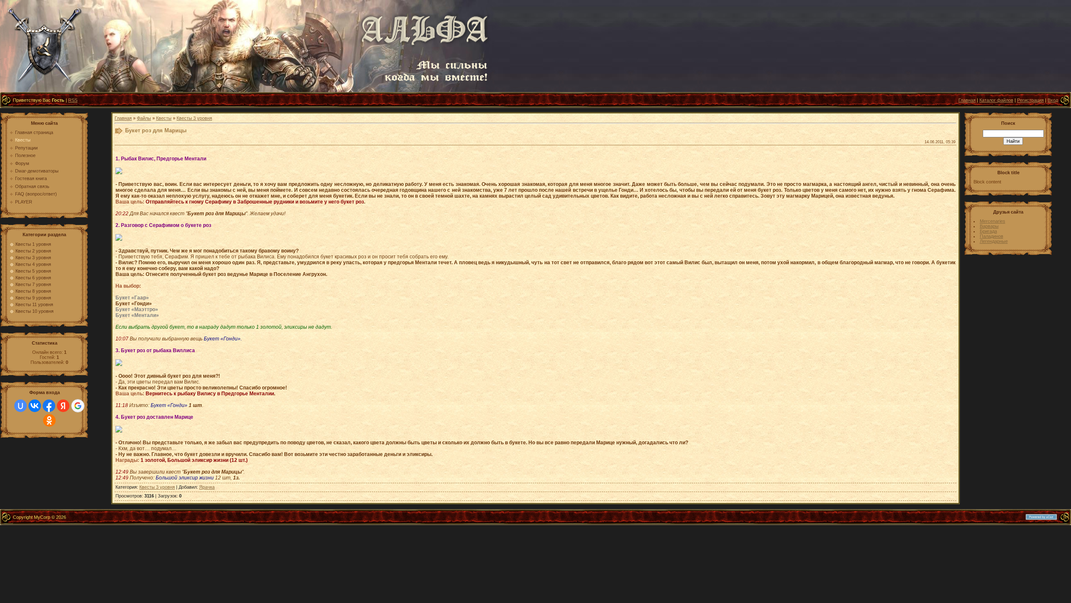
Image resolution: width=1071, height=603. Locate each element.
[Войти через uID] (20, 405)
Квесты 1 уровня (33, 244)
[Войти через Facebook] (49, 405)
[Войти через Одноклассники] (49, 420)
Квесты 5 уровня (33, 270)
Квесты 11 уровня (34, 304)
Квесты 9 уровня (33, 297)
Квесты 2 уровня (33, 250)
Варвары (989, 226)
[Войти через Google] (78, 405)
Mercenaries (992, 221)
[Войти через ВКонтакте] (34, 405)
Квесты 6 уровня (33, 277)
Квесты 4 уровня (33, 264)
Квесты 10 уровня (34, 311)
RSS (72, 100)
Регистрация (1030, 100)
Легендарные (994, 241)
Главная (967, 100)
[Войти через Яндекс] (63, 405)
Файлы (144, 118)
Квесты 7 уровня (33, 284)
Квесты (164, 118)
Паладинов (991, 236)
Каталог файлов (996, 100)
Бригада (988, 231)
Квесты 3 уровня (33, 257)
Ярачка (207, 487)
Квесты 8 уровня (33, 291)
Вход (1053, 100)
